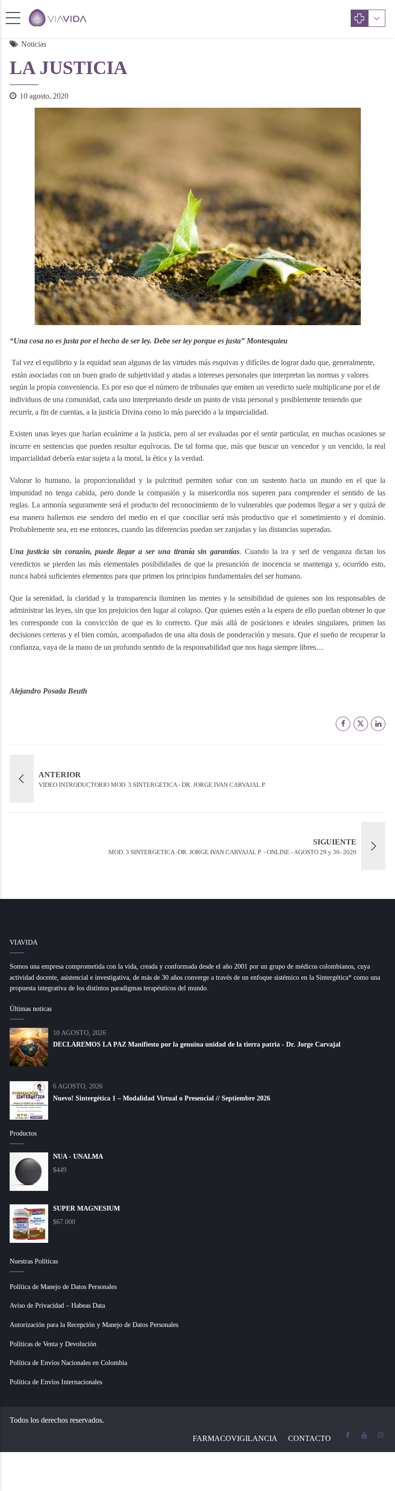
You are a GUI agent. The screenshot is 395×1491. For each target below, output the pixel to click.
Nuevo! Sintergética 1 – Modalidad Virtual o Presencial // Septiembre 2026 (161, 1098)
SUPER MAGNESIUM (86, 1208)
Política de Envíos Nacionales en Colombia (68, 1362)
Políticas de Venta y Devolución (53, 1344)
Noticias (33, 44)
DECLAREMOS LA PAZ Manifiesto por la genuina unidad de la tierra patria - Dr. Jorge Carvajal (197, 1044)
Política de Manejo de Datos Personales (63, 1286)
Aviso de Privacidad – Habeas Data (57, 1305)
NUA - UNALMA (78, 1156)
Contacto (309, 1438)
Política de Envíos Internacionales (56, 1382)
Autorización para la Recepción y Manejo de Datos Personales (94, 1324)
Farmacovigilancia (235, 1438)
